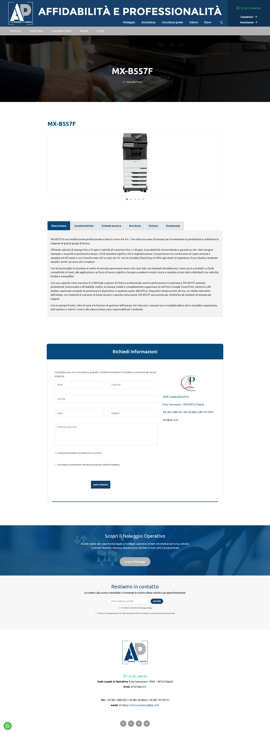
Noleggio (129, 22)
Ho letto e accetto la (136, 608)
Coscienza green (172, 22)
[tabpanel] (135, 273)
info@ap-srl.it (170, 419)
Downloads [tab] (173, 225)
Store (207, 22)
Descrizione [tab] (58, 225)
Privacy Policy (96, 453)
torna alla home (134, 82)
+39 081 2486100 (137, 676)
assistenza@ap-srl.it (147, 705)
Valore (193, 22)
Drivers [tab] (153, 225)
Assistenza (148, 22)
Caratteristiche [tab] (84, 225)
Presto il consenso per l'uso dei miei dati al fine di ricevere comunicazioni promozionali (136, 613)
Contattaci (246, 16)
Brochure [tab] (135, 225)
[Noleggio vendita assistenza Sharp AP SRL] (20, 14)
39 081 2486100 (250, 8)
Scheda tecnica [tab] (111, 225)
